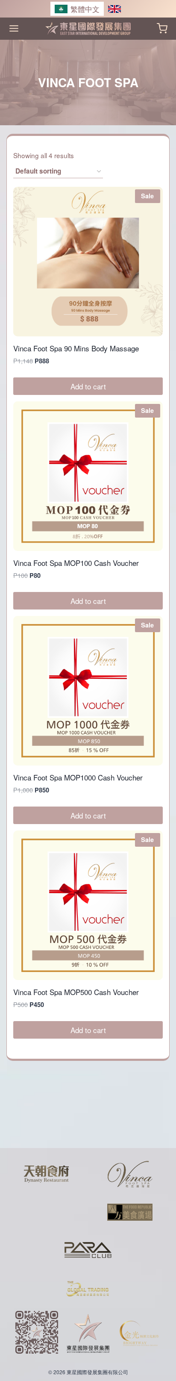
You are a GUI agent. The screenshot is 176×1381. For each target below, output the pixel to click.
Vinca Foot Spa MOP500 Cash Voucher (76, 991)
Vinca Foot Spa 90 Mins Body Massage (76, 348)
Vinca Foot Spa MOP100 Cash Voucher (76, 562)
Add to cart (88, 386)
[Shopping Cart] (162, 28)
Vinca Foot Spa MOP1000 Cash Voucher (78, 777)
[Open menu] (13, 28)
